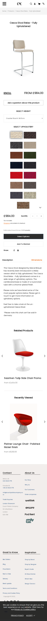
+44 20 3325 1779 (8, 488)
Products (11, 11)
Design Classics (30, 584)
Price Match (6, 569)
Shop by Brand (29, 560)
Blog (4, 564)
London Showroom (9, 504)
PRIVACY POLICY (17, 615)
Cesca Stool (20, 307)
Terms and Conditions (10, 588)
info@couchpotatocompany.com (13, 494)
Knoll (7, 93)
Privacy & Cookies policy (25, 609)
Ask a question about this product (23, 102)
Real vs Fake (7, 574)
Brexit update (7, 583)
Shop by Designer (30, 564)
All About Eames (30, 574)
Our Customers (30, 490)
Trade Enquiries (8, 499)
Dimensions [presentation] (36, 260)
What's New (28, 579)
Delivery (5, 579)
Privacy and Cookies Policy (11, 593)
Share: (6, 250)
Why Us (27, 485)
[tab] (8, 260)
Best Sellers (6, 559)
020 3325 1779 (7, 481)
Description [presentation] (7, 260)
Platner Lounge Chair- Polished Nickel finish (22, 445)
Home (4, 11)
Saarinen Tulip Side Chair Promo (22, 378)
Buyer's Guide (29, 569)
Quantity (24, 216)
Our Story (28, 480)
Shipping (7, 223)
